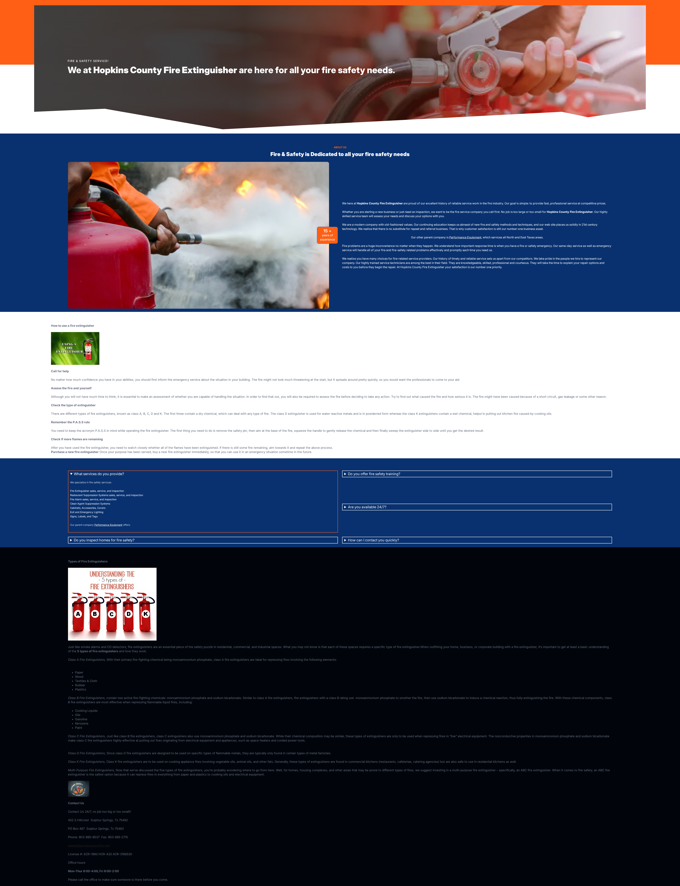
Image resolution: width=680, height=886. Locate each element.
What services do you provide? (99, 474)
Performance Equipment (465, 237)
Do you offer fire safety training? (374, 474)
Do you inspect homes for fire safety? (104, 540)
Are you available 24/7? (367, 507)
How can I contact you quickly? (373, 540)
